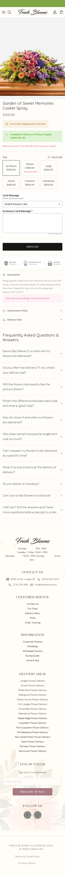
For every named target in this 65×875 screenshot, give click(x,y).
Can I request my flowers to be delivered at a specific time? (30, 453)
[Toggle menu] (3, 12)
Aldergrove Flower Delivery (32, 695)
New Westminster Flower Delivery (32, 737)
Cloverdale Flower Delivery (32, 709)
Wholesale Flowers (32, 651)
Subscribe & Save (32, 791)
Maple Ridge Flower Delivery (32, 718)
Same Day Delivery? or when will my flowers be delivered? (26, 353)
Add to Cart (32, 246)
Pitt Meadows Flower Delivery (32, 732)
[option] (32, 58)
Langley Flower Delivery (32, 681)
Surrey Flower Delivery (32, 685)
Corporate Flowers (32, 641)
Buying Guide (32, 656)
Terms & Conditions (27, 856)
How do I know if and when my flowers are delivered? (28, 420)
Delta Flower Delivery (32, 741)
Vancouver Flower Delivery (32, 751)
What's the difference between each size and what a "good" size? (30, 403)
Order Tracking (32, 622)
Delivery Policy (32, 613)
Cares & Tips (32, 660)
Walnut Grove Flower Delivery (32, 699)
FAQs (32, 618)
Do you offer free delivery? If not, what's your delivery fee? (29, 370)
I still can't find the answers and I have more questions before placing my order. (30, 509)
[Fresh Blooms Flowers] (32, 12)
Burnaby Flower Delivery (32, 746)
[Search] (11, 12)
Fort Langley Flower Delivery (32, 704)
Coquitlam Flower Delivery (32, 723)
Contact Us (32, 604)
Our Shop (33, 608)
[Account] (54, 12)
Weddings (32, 646)
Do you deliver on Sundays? (21, 484)
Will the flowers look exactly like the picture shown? (26, 387)
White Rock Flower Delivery (32, 690)
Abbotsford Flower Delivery (32, 713)
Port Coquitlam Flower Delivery (32, 727)
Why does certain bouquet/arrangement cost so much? (30, 436)
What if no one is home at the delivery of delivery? (29, 469)
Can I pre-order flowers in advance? (27, 496)
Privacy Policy (27, 863)
